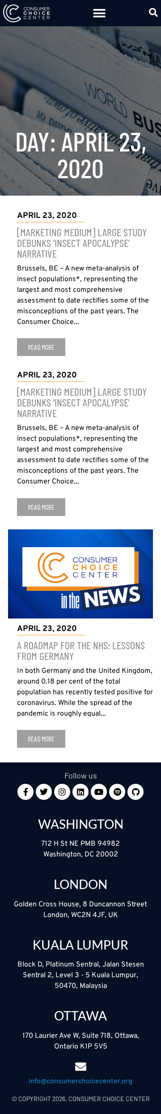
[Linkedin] (80, 792)
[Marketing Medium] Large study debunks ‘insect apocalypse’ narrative (82, 242)
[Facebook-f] (25, 792)
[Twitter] (44, 792)
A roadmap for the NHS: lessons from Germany (81, 650)
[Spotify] (117, 792)
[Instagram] (62, 792)
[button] (99, 13)
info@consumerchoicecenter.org (80, 1080)
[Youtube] (99, 792)
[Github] (135, 792)
